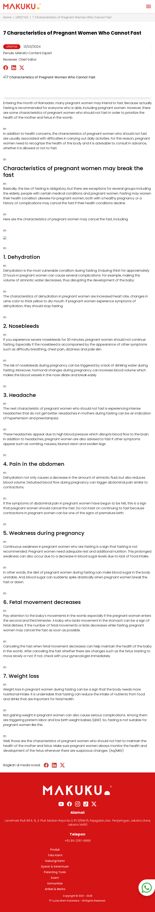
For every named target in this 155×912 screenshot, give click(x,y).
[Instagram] (77, 803)
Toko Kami (55, 855)
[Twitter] (93, 803)
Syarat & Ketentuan (55, 866)
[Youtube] (61, 804)
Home (7, 17)
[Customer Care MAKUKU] (146, 887)
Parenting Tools (55, 872)
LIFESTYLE (22, 17)
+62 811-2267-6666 (78, 841)
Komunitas (55, 883)
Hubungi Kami (55, 861)
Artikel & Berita (55, 889)
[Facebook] (69, 803)
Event (55, 878)
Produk (55, 850)
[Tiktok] (85, 803)
